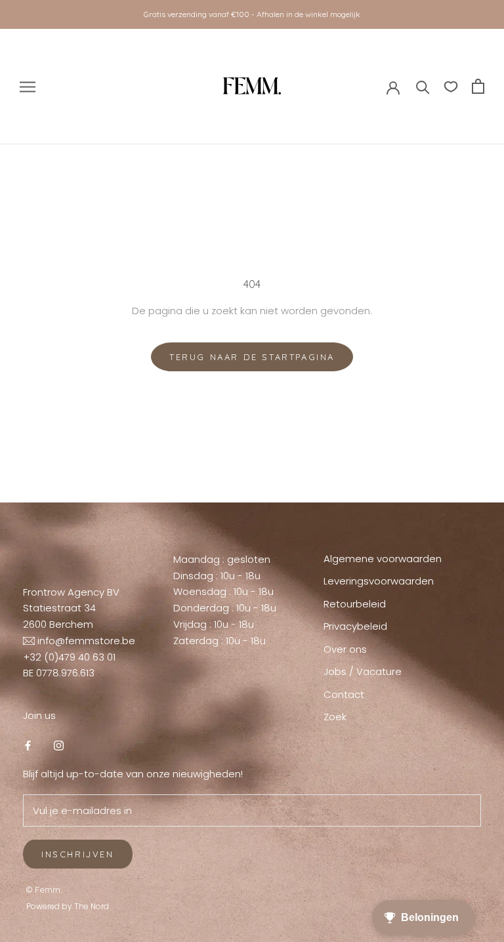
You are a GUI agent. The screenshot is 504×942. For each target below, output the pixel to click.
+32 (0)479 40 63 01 (69, 657)
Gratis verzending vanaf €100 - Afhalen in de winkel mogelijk (252, 14)
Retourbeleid (355, 604)
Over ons (345, 649)
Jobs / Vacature (363, 671)
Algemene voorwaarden (383, 558)
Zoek (335, 717)
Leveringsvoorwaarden (379, 581)
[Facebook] (28, 745)
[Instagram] (59, 745)
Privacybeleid (355, 626)
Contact (344, 694)
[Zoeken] (423, 86)
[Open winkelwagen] (478, 86)
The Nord (91, 906)
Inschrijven (77, 854)
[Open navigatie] (27, 86)
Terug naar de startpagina (252, 357)
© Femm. (44, 889)
